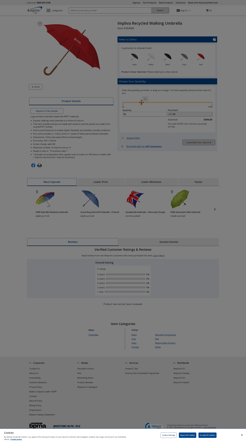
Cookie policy (16, 439)
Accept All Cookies (207, 435)
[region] (123, 435)
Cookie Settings (168, 435)
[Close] (242, 435)
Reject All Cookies (187, 435)
